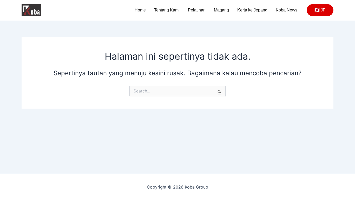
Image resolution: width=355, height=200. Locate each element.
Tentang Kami (167, 10)
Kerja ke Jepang (252, 10)
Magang (221, 10)
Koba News (286, 10)
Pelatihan (197, 10)
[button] (320, 10)
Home (140, 10)
